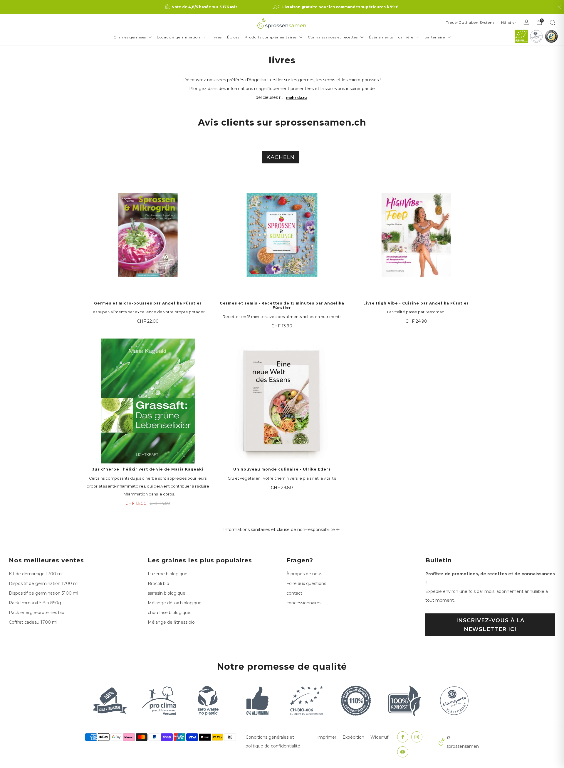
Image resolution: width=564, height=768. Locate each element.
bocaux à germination (178, 37)
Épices (233, 37)
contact (294, 593)
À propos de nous (304, 573)
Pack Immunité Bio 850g (35, 602)
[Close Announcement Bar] (559, 7)
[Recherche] (552, 22)
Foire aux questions (306, 583)
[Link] (521, 36)
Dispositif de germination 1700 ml (43, 583)
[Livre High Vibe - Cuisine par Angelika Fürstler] (416, 234)
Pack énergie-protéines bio (36, 612)
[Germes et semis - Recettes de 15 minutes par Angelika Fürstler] (282, 234)
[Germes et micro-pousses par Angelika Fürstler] (148, 234)
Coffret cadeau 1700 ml (33, 622)
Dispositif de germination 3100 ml (43, 593)
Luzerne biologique (167, 573)
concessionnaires (303, 602)
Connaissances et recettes (333, 37)
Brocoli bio (158, 583)
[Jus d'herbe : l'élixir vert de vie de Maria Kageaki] (148, 401)
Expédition (353, 737)
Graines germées (129, 37)
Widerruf (379, 737)
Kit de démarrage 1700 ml (36, 573)
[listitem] (201, 7)
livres (217, 37)
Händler (508, 22)
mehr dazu (296, 97)
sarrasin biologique (166, 593)
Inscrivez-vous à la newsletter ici (490, 624)
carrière (405, 37)
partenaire (434, 37)
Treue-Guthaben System (470, 22)
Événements (381, 37)
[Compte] (526, 22)
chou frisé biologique (169, 612)
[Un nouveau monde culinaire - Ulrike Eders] (282, 401)
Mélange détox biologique (175, 602)
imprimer (327, 737)
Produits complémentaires (271, 37)
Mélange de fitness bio (171, 622)
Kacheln (280, 157)
